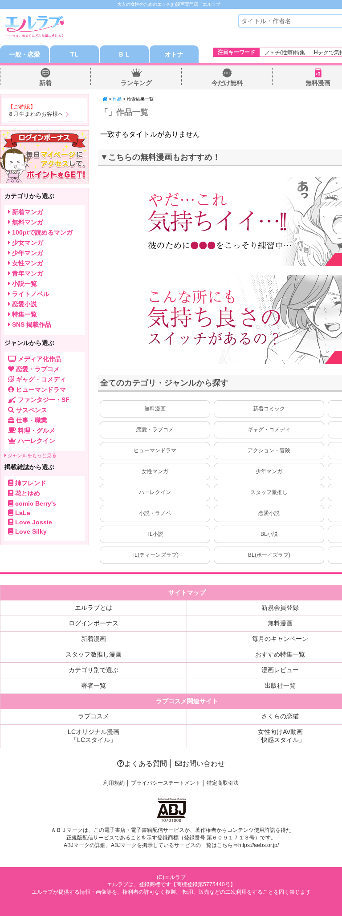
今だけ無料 (227, 82)
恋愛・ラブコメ (155, 429)
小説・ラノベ (155, 513)
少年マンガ (269, 471)
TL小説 (155, 534)
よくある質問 (145, 763)
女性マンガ (155, 471)
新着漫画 (93, 638)
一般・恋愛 (24, 54)
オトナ (174, 54)
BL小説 (269, 534)
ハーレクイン (155, 492)
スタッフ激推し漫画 (93, 654)
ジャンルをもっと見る (31, 455)
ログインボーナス (93, 623)
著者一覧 (93, 685)
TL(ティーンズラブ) (155, 555)
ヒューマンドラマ (155, 450)
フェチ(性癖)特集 (284, 52)
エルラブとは (93, 607)
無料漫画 (317, 82)
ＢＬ (124, 54)
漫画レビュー (280, 669)
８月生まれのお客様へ (36, 114)
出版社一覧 (280, 685)
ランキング (136, 82)
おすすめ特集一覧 (280, 654)
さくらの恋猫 (280, 716)
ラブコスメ (93, 716)
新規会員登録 (280, 607)
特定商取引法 (223, 783)
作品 (117, 99)
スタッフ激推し (269, 492)
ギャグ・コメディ (269, 429)
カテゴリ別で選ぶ (93, 669)
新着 (45, 82)
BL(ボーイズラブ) (269, 555)
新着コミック (269, 408)
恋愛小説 (269, 513)
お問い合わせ (203, 763)
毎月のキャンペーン (280, 638)
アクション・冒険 (269, 450)
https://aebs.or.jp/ (258, 845)
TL (74, 54)
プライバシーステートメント (165, 783)
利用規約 (114, 783)
